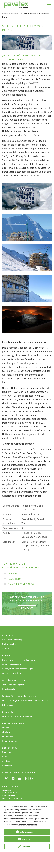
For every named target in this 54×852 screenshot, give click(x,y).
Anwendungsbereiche (14, 723)
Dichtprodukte (9, 644)
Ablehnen (27, 839)
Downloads (7, 712)
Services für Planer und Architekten (19, 696)
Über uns (6, 752)
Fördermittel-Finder (12, 673)
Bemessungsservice (11, 664)
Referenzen (16, 13)
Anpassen (27, 846)
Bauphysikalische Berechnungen (17, 669)
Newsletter (7, 765)
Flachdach (7, 732)
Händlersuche (8, 689)
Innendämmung (9, 741)
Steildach (7, 728)
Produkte (7, 635)
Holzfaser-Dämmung (12, 639)
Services (7, 655)
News (4, 757)
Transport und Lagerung (14, 684)
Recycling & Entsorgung (13, 680)
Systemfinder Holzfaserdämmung (18, 660)
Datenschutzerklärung (27, 824)
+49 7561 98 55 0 (14, 799)
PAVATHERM (15, 578)
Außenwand (7, 736)
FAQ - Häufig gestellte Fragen (17, 716)
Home (5, 13)
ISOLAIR (12, 573)
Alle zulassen (27, 832)
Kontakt (27, 608)
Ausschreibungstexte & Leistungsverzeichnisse (25, 700)
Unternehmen (9, 748)
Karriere (6, 761)
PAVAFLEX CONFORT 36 (21, 584)
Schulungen (7, 705)
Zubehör (6, 648)
